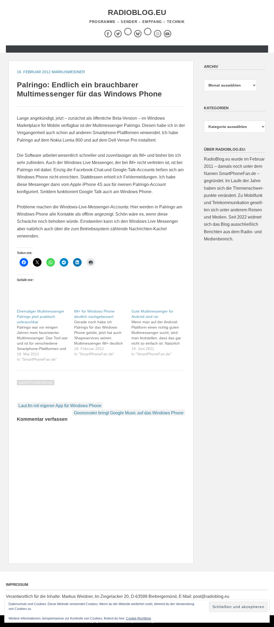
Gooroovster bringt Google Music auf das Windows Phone (129, 413)
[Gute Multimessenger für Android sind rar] (160, 333)
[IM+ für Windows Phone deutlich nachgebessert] (102, 333)
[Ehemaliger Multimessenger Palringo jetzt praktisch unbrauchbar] (45, 335)
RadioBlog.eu (137, 12)
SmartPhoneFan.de (35, 383)
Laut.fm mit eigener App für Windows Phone (59, 405)
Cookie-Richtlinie (138, 618)
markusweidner (68, 72)
